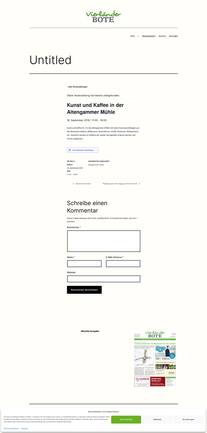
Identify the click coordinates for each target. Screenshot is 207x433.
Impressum (24, 428)
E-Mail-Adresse (115, 257)
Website (71, 272)
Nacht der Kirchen (83, 183)
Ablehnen (157, 419)
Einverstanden (126, 419)
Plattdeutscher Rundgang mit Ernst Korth (120, 183)
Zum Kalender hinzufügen (83, 150)
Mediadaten (149, 36)
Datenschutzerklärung (11, 428)
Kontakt (173, 36)
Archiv (162, 36)
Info (132, 36)
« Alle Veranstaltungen (77, 86)
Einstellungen (188, 419)
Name (71, 257)
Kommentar (74, 227)
